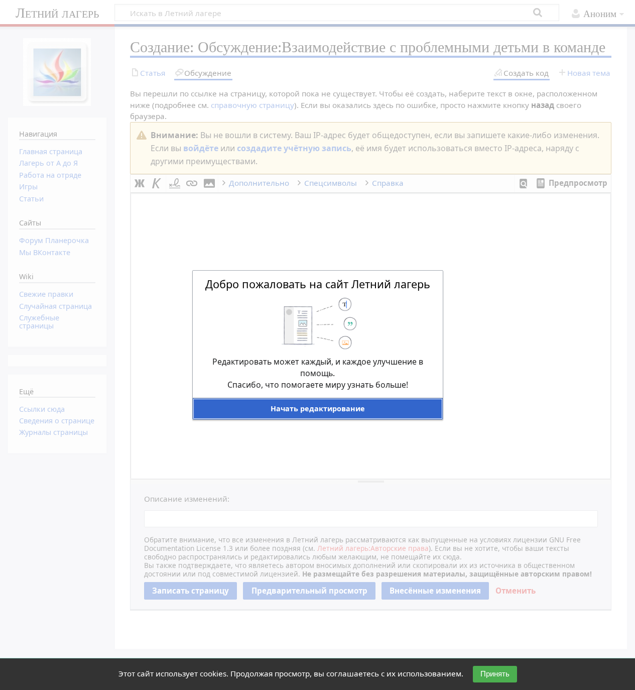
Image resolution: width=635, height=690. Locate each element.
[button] (318, 408)
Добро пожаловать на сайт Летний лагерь (317, 284)
